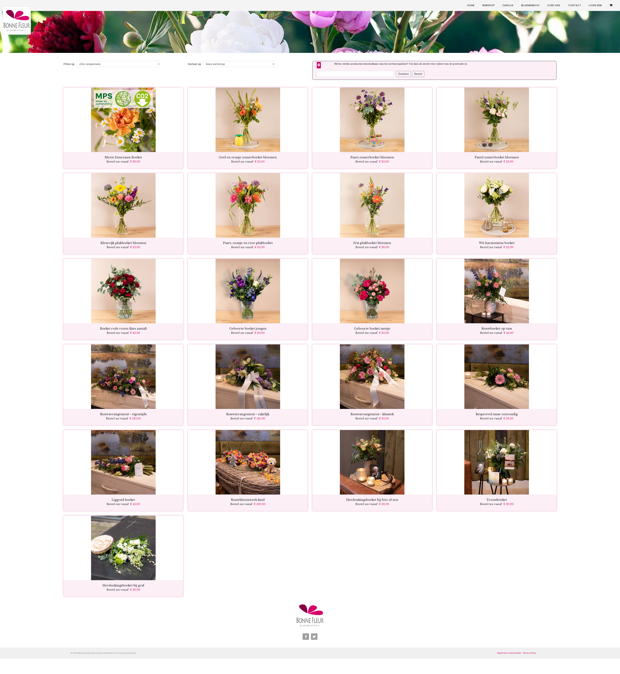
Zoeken (403, 73)
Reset (418, 73)
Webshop (488, 5)
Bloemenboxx (530, 5)
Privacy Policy (529, 653)
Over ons (553, 5)
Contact (574, 5)
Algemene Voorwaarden (509, 653)
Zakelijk (508, 5)
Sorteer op (194, 64)
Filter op (68, 64)
